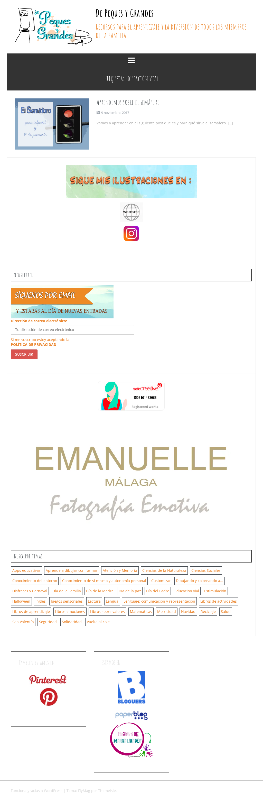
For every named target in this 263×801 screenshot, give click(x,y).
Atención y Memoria (120, 570)
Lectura (94, 601)
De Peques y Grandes (125, 13)
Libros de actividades (218, 601)
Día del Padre (157, 590)
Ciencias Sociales (206, 570)
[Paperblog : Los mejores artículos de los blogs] (131, 715)
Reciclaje (208, 611)
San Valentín (23, 621)
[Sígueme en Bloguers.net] (131, 687)
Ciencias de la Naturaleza (164, 570)
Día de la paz (130, 590)
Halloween (21, 601)
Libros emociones (70, 611)
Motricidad (166, 611)
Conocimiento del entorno (34, 580)
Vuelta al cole (98, 621)
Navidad (188, 611)
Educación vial (186, 590)
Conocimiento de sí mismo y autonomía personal (104, 580)
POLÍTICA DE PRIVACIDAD (33, 344)
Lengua (112, 601)
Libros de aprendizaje (31, 611)
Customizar (161, 580)
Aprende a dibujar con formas (72, 570)
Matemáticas (141, 611)
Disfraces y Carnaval (29, 590)
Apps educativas (26, 570)
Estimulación (215, 590)
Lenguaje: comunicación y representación (159, 601)
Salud (226, 611)
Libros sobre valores (107, 611)
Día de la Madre (100, 590)
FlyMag (84, 790)
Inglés (40, 601)
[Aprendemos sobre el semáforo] (52, 123)
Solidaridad (72, 621)
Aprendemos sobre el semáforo (128, 102)
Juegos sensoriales (67, 601)
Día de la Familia (66, 590)
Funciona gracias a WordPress (37, 790)
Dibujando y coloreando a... (199, 580)
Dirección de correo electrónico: (39, 320)
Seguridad (48, 621)
